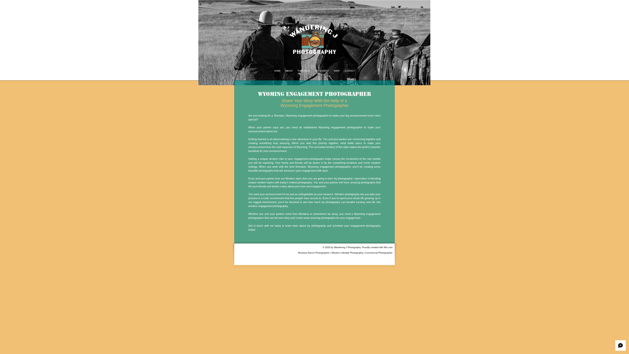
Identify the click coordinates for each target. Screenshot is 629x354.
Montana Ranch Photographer (314, 252)
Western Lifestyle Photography (347, 252)
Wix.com (388, 247)
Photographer (385, 252)
